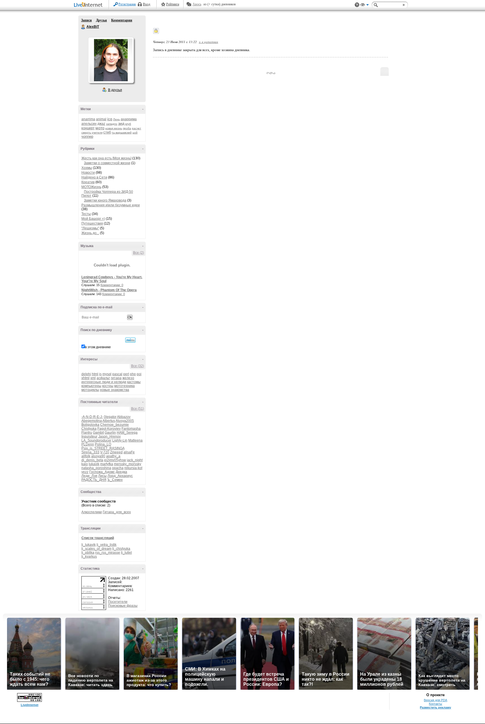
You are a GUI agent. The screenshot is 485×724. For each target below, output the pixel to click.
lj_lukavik (88, 545)
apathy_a (113, 456)
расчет (136, 128)
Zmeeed (116, 452)
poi (139, 374)
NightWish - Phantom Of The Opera (109, 290)
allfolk (85, 456)
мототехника (124, 386)
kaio (84, 464)
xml (93, 378)
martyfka (106, 464)
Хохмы (86, 168)
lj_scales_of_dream (96, 549)
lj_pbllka (87, 553)
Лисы (102, 476)
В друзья (115, 90)
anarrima (88, 119)
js (100, 374)
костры (107, 386)
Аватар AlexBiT (111, 60)
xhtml (85, 378)
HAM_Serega (127, 433)
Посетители (117, 602)
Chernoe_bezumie (114, 425)
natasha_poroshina (96, 468)
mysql (106, 374)
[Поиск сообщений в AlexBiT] (130, 340)
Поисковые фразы (123, 606)
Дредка (121, 472)
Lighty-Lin (119, 440)
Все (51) (137, 409)
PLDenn (87, 444)
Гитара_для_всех (117, 512)
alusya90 (98, 456)
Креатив (88, 182)
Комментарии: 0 (111, 285)
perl (126, 374)
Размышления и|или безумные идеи (110, 205)
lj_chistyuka (121, 549)
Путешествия (92, 223)
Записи (86, 20)
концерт (88, 128)
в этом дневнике (98, 347)
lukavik (94, 464)
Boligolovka (90, 425)
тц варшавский (122, 132)
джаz (101, 124)
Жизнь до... (90, 233)
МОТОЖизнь (91, 187)
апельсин (89, 124)
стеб (107, 132)
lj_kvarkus (89, 556)
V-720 (104, 452)
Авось (197, 4)
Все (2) (138, 253)
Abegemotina (91, 421)
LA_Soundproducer (96, 440)
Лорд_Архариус (120, 476)
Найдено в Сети (94, 177)
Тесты (86, 214)
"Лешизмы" (90, 228)
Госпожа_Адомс (102, 472)
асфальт (103, 378)
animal (101, 119)
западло (111, 123)
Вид (364, 5)
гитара (116, 378)
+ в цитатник (208, 42)
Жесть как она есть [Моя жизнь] (106, 158)
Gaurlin (110, 433)
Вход (146, 4)
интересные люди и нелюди (103, 382)
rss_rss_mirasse (107, 553)
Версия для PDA (435, 700)
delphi (86, 374)
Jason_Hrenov (109, 436)
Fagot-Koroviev (109, 429)
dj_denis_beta (92, 460)
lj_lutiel (126, 553)
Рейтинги (172, 4)
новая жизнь (113, 128)
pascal (117, 374)
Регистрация (127, 4)
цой (135, 132)
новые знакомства (114, 390)
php (133, 374)
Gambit (98, 433)
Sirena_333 (90, 452)
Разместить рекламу (435, 707)
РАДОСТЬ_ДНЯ (93, 480)
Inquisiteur (89, 436)
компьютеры (91, 386)
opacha (117, 468)
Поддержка (357, 5)
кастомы (134, 382)
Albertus (108, 421)
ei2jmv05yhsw (115, 460)
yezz (84, 472)
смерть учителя (91, 132)
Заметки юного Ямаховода (105, 200)
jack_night (135, 460)
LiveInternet (89, 5)
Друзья (101, 20)
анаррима (129, 119)
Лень (116, 119)
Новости (88, 173)
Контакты (435, 703)
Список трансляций (97, 538)
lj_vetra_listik (106, 545)
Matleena (135, 440)
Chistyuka (89, 429)
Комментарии (121, 20)
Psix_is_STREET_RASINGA (102, 448)
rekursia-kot (133, 468)
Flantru (86, 433)
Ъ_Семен (115, 480)
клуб (128, 123)
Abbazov (124, 417)
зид (121, 123)
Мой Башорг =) (93, 219)
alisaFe (129, 452)
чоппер (87, 136)
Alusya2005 (125, 421)
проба (127, 128)
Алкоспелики (91, 512)
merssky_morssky (127, 464)
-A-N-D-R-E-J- (92, 417)
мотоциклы (90, 390)
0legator (110, 417)
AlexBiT (83, 27)
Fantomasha (131, 429)
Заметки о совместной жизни (107, 163)
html (95, 374)
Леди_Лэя (89, 476)
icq (109, 119)
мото (99, 128)
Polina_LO (103, 444)
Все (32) (137, 366)
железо (128, 378)
